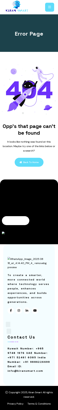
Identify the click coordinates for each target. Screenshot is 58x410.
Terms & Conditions (39, 403)
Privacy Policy (15, 403)
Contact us (14, 220)
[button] (8, 324)
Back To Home (31, 162)
